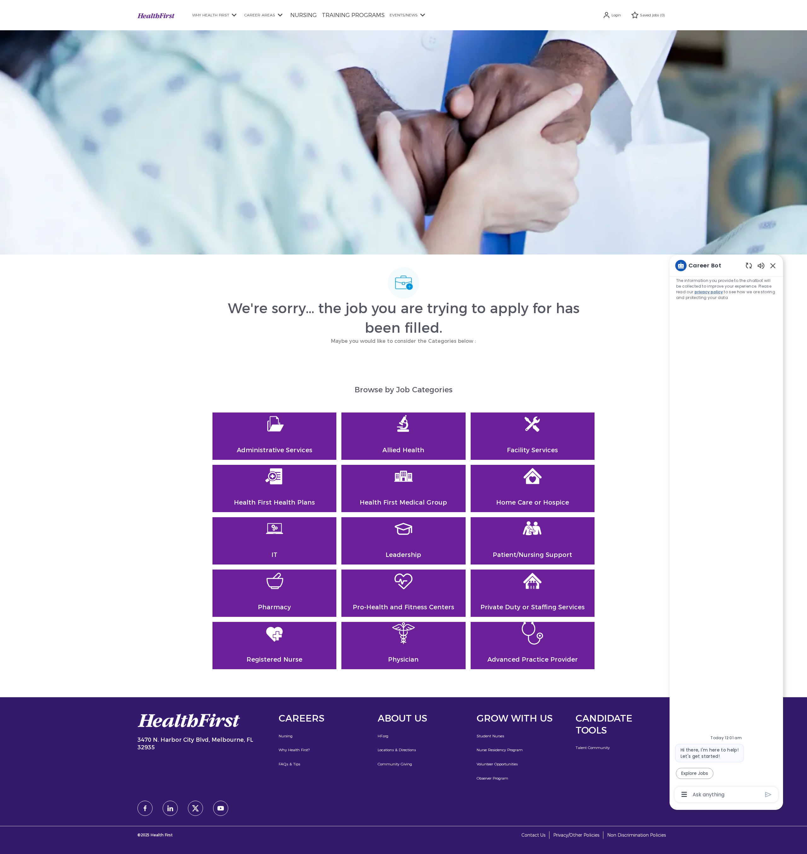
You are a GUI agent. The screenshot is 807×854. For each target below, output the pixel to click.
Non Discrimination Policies (636, 835)
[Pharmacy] (274, 593)
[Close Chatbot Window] (773, 265)
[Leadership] (403, 540)
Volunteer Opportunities (497, 764)
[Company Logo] (156, 15)
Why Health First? (294, 749)
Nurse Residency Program (500, 749)
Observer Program (492, 778)
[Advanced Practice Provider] (533, 645)
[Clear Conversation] (748, 265)
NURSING (303, 15)
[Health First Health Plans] (274, 488)
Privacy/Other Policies (576, 835)
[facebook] (145, 808)
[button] (612, 15)
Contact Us (533, 835)
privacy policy (708, 292)
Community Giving (395, 764)
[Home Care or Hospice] (533, 488)
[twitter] (195, 808)
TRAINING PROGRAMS (353, 15)
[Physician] (403, 645)
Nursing (286, 736)
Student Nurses (490, 736)
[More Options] (684, 794)
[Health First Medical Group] (403, 488)
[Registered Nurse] (274, 645)
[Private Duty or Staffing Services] (533, 593)
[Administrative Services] (274, 436)
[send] (768, 794)
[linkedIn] (170, 808)
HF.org (383, 736)
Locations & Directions (397, 749)
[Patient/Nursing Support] (533, 540)
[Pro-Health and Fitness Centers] (403, 593)
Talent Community (593, 747)
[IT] (274, 540)
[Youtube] (220, 808)
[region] (726, 529)
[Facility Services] (533, 436)
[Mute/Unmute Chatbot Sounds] (761, 265)
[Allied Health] (403, 436)
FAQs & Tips (289, 764)
